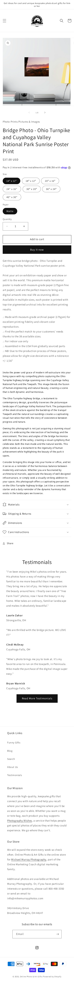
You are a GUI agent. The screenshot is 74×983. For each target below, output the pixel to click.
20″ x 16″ (50, 181)
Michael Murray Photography (28, 859)
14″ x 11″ (11, 181)
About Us (12, 767)
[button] (4, 21)
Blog (9, 750)
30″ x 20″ (31, 189)
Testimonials (14, 775)
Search (11, 759)
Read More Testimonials (37, 698)
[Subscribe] (57, 934)
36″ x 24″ (51, 189)
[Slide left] (29, 112)
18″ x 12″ (31, 181)
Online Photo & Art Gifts (31, 976)
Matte (9, 211)
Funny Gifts (13, 742)
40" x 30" (11, 197)
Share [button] (10, 543)
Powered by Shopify (52, 976)
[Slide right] (45, 112)
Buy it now (37, 249)
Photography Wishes (19, 820)
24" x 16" (11, 189)
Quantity (7, 219)
